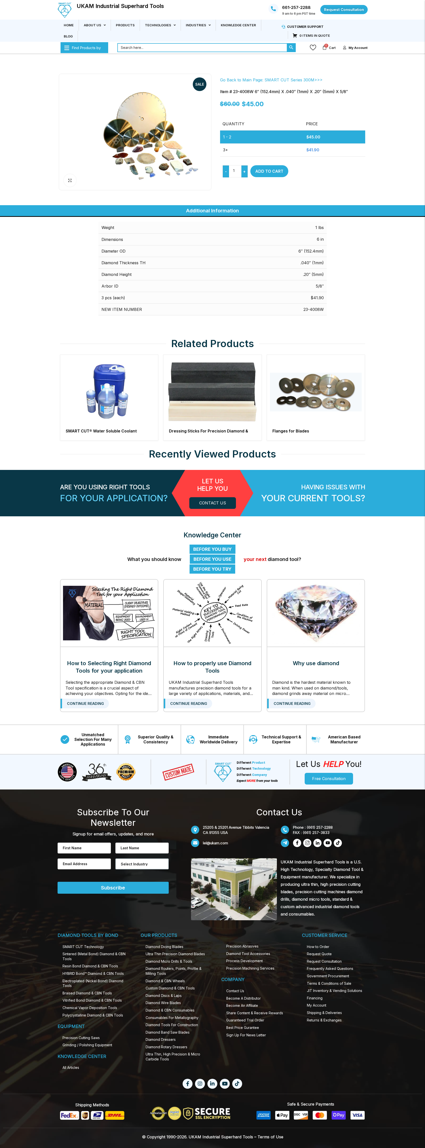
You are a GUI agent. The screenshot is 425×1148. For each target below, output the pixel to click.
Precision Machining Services (250, 968)
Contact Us (235, 991)
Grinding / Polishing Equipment (87, 1045)
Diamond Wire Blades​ (163, 1003)
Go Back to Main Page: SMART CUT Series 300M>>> (271, 79)
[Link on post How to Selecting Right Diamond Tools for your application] (109, 613)
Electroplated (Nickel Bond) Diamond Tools (93, 983)
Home (69, 25)
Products (125, 25)
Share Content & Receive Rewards (254, 1013)
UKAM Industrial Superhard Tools (120, 6)
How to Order (318, 947)
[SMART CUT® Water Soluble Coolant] (109, 392)
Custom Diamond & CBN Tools (170, 988)
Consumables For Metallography (172, 1018)
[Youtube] (225, 1084)
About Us (92, 25)
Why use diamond (316, 663)
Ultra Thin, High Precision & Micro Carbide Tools (173, 1056)
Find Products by (86, 47)
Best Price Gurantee (242, 1027)
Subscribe (113, 888)
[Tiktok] (237, 1084)
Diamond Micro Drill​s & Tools (169, 961)
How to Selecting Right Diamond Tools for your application (109, 667)
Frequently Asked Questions (330, 968)
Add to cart (269, 171)
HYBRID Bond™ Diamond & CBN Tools (93, 973)
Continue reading (85, 703)
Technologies (158, 25)
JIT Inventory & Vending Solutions (334, 990)
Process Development (244, 961)
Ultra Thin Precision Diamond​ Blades (175, 954)
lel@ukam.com (215, 843)
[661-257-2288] (273, 9)
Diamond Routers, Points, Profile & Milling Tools (173, 971)
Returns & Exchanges (324, 1020)
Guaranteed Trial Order (245, 1020)
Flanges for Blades (290, 430)
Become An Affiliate (242, 1005)
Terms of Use (270, 1136)
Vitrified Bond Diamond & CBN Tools (92, 1000)
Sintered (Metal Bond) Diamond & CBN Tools (94, 956)
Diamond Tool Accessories (248, 953)
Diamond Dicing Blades (164, 947)
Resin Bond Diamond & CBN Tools (90, 966)
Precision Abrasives (242, 946)
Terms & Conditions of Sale (329, 983)
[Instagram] (200, 1084)
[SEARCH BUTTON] (291, 47)
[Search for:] (202, 47)
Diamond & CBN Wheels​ (165, 981)
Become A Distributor (243, 998)
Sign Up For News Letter (246, 1035)
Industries (196, 25)
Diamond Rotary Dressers (166, 1047)
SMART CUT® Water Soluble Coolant (101, 430)
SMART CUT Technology (83, 947)
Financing (315, 998)
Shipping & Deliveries (324, 1013)
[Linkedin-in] (212, 1084)
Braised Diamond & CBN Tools (87, 993)
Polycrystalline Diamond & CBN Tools (93, 1015)
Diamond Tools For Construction (172, 1025)
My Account (316, 1005)
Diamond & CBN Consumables (170, 1010)
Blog (68, 36)
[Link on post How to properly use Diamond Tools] (212, 613)
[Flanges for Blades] (316, 392)
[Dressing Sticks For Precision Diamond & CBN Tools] (212, 392)
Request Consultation (324, 961)
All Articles (71, 1067)
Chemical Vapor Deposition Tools (90, 1008)
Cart (332, 47)
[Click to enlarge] (70, 180)
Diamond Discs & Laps (164, 995)
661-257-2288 (296, 7)
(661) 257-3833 (316, 832)
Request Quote (319, 954)
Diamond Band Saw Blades (168, 1032)
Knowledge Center (238, 25)
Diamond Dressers (161, 1039)
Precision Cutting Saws (81, 1038)
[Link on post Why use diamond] (316, 613)
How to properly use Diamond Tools (212, 667)
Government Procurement (328, 976)
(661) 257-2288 (320, 827)
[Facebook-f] (188, 1084)
